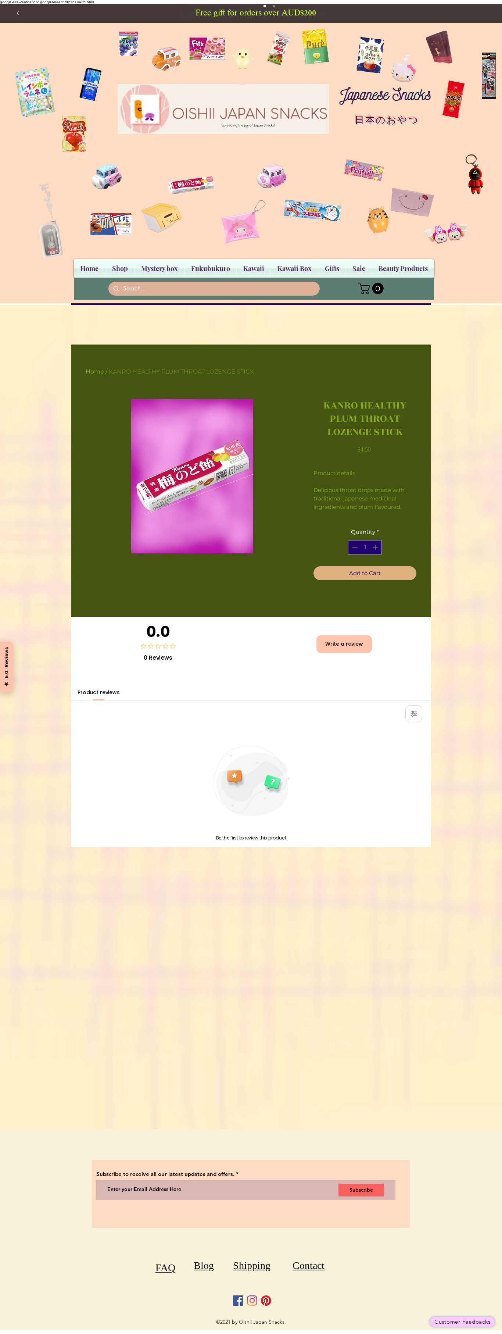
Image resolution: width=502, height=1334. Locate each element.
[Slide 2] (274, 6)
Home (95, 371)
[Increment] (376, 547)
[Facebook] (238, 1300)
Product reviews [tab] (99, 692)
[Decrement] (354, 547)
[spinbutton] (365, 547)
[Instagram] (252, 1300)
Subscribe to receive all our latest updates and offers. (166, 1174)
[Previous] (18, 13)
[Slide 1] (264, 6)
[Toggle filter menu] (413, 713)
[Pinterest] (266, 1300)
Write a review (344, 644)
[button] (372, 288)
